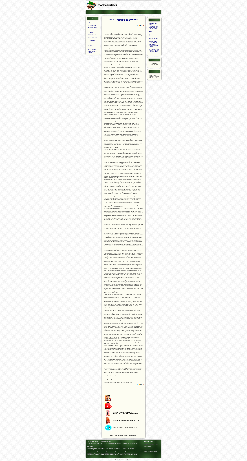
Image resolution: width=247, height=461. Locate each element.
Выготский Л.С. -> (123, 379)
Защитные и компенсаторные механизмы (91, 46)
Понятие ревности (152, 53)
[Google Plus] (143, 25)
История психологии (92, 34)
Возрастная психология (92, 27)
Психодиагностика (91, 30)
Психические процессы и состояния (126, 453)
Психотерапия (90, 32)
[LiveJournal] (142, 25)
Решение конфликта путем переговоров (153, 42)
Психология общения (92, 25)
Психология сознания (92, 49)
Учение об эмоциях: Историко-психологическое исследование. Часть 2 (118, 31)
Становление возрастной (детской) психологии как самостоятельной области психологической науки (154, 50)
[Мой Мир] (140, 25)
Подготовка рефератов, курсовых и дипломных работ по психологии (153, 27)
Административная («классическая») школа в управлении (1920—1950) (154, 34)
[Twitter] (137, 25)
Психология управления (129, 451)
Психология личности (92, 23)
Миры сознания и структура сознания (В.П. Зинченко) (154, 45)
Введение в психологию (92, 22)
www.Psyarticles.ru (111, 449)
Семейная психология (92, 35)
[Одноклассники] (139, 25)
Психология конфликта (92, 42)
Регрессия (151, 36)
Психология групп (91, 40)
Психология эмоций (91, 43)
